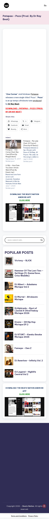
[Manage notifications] (44, 506)
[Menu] (45, 5)
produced (37, 100)
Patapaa (34, 94)
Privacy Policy (33, 516)
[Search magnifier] (41, 240)
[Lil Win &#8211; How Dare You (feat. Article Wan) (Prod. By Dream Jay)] (14, 176)
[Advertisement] (24, 63)
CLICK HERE (24, 200)
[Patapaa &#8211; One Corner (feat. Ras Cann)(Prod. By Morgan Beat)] (13, 144)
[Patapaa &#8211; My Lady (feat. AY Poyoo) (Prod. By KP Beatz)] (32, 151)
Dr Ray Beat (13, 104)
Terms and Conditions (19, 516)
